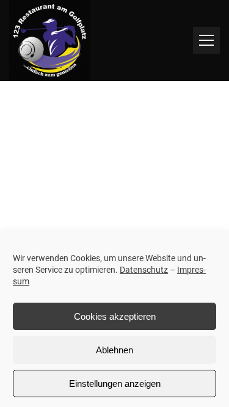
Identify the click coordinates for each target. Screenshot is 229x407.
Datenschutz (144, 270)
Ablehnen (114, 350)
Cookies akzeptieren (115, 316)
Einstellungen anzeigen (115, 383)
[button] (206, 40)
